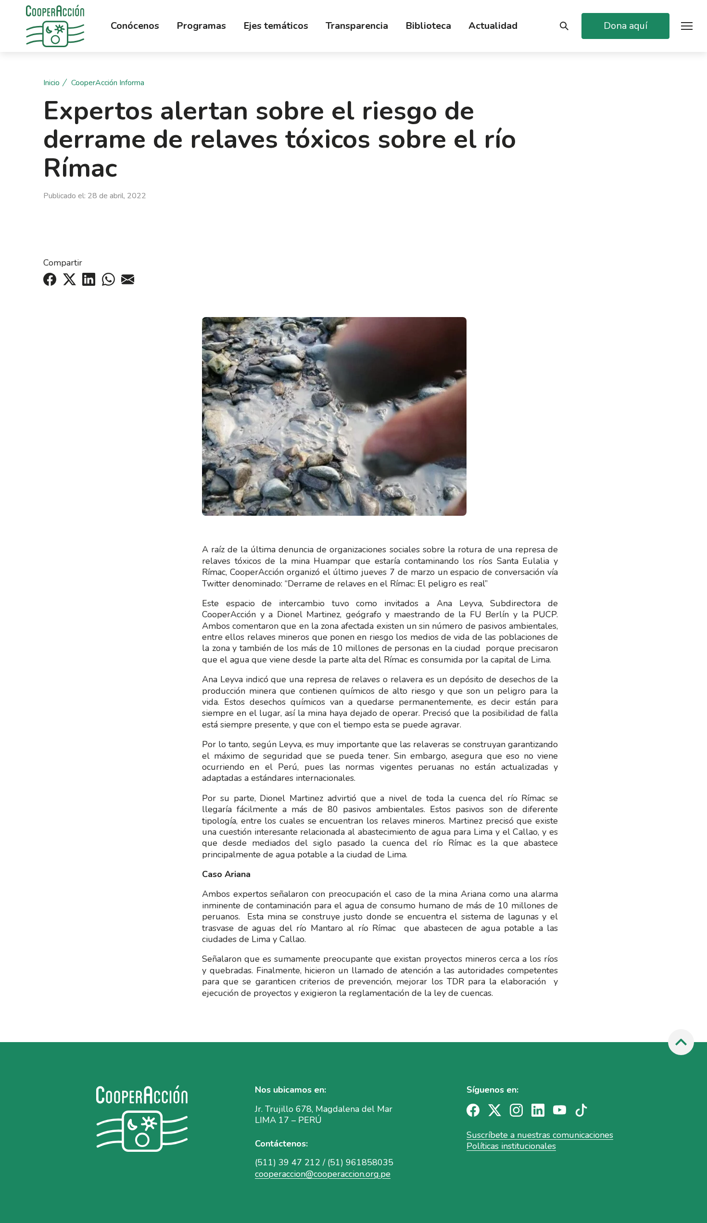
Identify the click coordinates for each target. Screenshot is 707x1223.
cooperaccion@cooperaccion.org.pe (323, 1174)
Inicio (51, 83)
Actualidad (493, 26)
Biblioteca (428, 26)
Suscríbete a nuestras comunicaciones (540, 1135)
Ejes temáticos (275, 26)
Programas (201, 26)
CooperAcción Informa (107, 83)
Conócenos (135, 26)
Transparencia (357, 26)
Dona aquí (625, 25)
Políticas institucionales (511, 1146)
